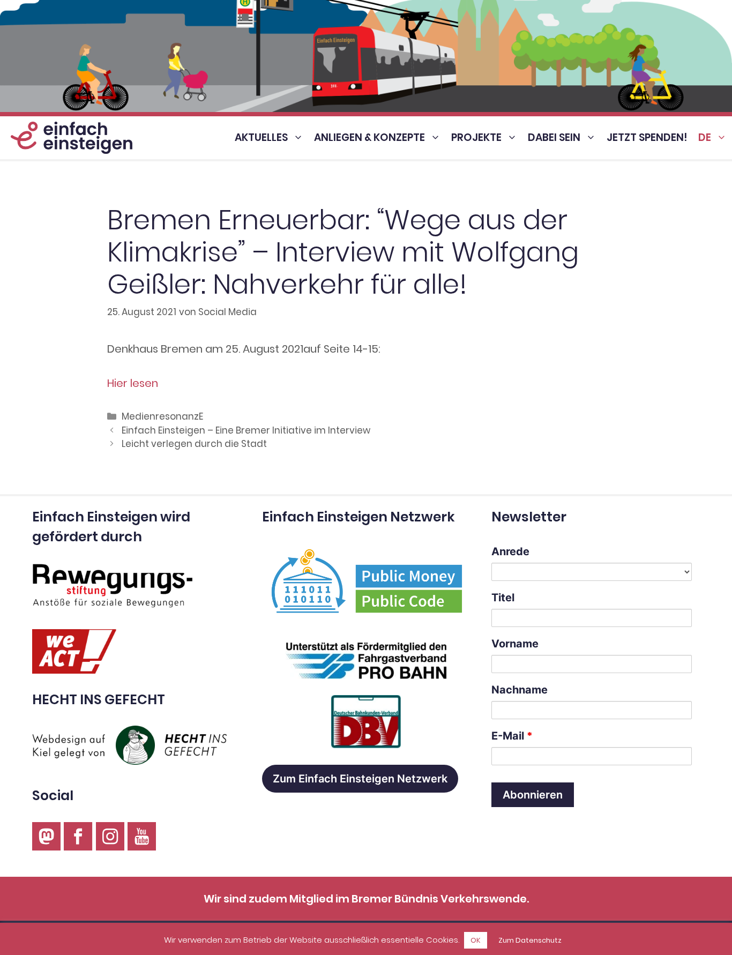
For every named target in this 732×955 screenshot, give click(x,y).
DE (704, 137)
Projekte (476, 137)
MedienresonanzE (162, 416)
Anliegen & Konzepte (369, 137)
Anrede (510, 551)
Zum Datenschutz (530, 940)
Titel (502, 597)
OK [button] (475, 940)
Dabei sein (554, 137)
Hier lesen (132, 383)
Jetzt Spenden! (647, 137)
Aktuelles (261, 137)
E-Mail (512, 735)
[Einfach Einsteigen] (68, 137)
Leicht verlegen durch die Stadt (194, 443)
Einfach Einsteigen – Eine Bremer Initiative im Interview (246, 430)
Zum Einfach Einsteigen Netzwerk (360, 778)
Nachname (519, 689)
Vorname (515, 643)
